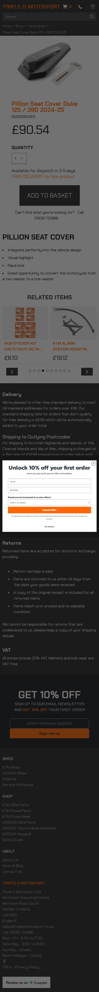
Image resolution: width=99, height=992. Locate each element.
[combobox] (49, 502)
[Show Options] (88, 502)
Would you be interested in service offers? (29, 497)
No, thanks (49, 526)
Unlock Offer (50, 510)
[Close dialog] (93, 463)
